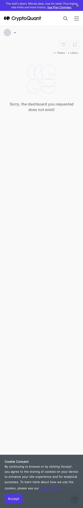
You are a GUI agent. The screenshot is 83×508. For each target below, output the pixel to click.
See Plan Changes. (59, 7)
